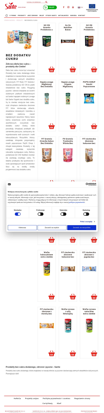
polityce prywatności (77, 202)
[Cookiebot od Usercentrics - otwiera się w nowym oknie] (87, 184)
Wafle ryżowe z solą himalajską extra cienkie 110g (67, 313)
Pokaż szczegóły (86, 221)
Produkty (22, 15)
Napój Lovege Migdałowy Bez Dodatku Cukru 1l (46, 85)
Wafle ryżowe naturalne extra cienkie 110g (89, 312)
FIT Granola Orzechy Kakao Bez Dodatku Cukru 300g (47, 142)
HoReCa (17, 398)
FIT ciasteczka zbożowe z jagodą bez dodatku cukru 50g (89, 256)
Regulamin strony (82, 398)
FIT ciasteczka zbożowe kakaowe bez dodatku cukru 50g (68, 256)
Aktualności (63, 15)
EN (82, 7)
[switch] (40, 214)
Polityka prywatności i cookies (56, 398)
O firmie (13, 15)
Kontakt (81, 15)
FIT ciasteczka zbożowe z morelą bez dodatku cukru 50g (47, 313)
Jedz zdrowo (32, 15)
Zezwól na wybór (52, 227)
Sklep (41, 15)
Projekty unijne (32, 398)
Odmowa (22, 227)
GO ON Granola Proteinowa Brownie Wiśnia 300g (89, 29)
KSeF (59, 403)
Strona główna (6, 17)
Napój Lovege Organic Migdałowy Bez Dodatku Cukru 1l (67, 86)
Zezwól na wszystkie (81, 227)
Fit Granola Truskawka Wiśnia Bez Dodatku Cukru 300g (68, 143)
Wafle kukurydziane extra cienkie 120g (46, 255)
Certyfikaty (48, 403)
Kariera (73, 15)
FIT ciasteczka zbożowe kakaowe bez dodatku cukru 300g (89, 143)
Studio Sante (51, 15)
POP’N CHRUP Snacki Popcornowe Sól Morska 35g (89, 86)
